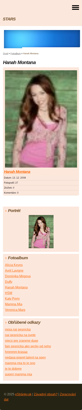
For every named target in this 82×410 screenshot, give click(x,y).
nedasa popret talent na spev (25, 357)
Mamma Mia (13, 304)
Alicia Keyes (14, 265)
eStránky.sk (23, 394)
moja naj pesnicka (18, 329)
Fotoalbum (16, 53)
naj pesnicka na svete (20, 335)
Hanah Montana (17, 172)
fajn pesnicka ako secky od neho (28, 346)
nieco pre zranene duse (21, 340)
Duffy (8, 281)
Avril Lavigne (14, 270)
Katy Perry (12, 298)
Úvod (5, 53)
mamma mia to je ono (20, 363)
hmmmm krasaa (16, 352)
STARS (9, 19)
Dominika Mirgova (18, 276)
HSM (8, 293)
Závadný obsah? (46, 394)
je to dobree (13, 368)
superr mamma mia (18, 374)
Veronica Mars (15, 310)
